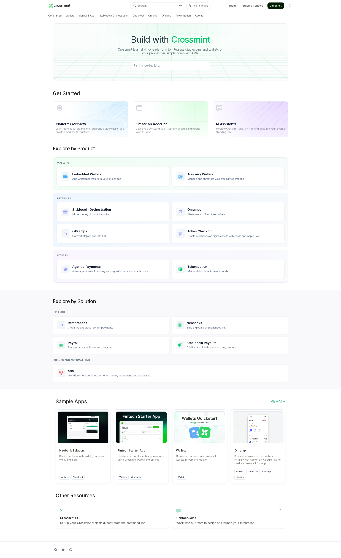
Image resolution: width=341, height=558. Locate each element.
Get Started (55, 15)
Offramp (166, 15)
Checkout (138, 15)
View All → (278, 401)
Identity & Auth (87, 15)
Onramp (153, 15)
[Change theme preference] (290, 6)
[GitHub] (70, 549)
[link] (112, 517)
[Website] (55, 549)
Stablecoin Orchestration (113, 15)
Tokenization (183, 15)
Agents (199, 15)
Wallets (70, 15)
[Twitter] (63, 549)
